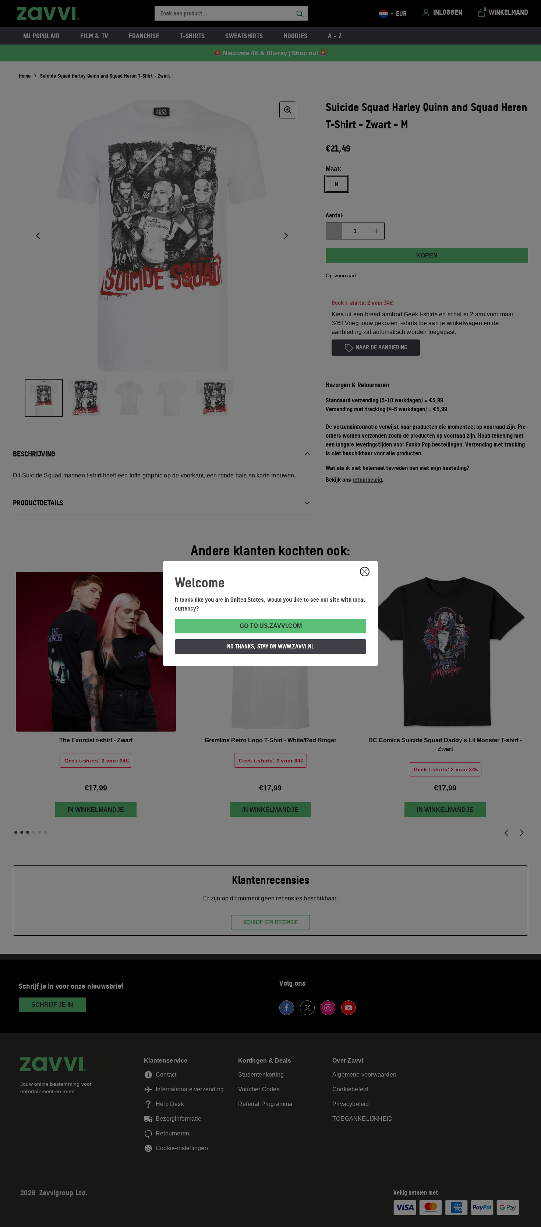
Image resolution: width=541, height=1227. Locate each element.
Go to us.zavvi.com (271, 626)
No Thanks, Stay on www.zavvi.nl (270, 646)
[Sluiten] (364, 571)
